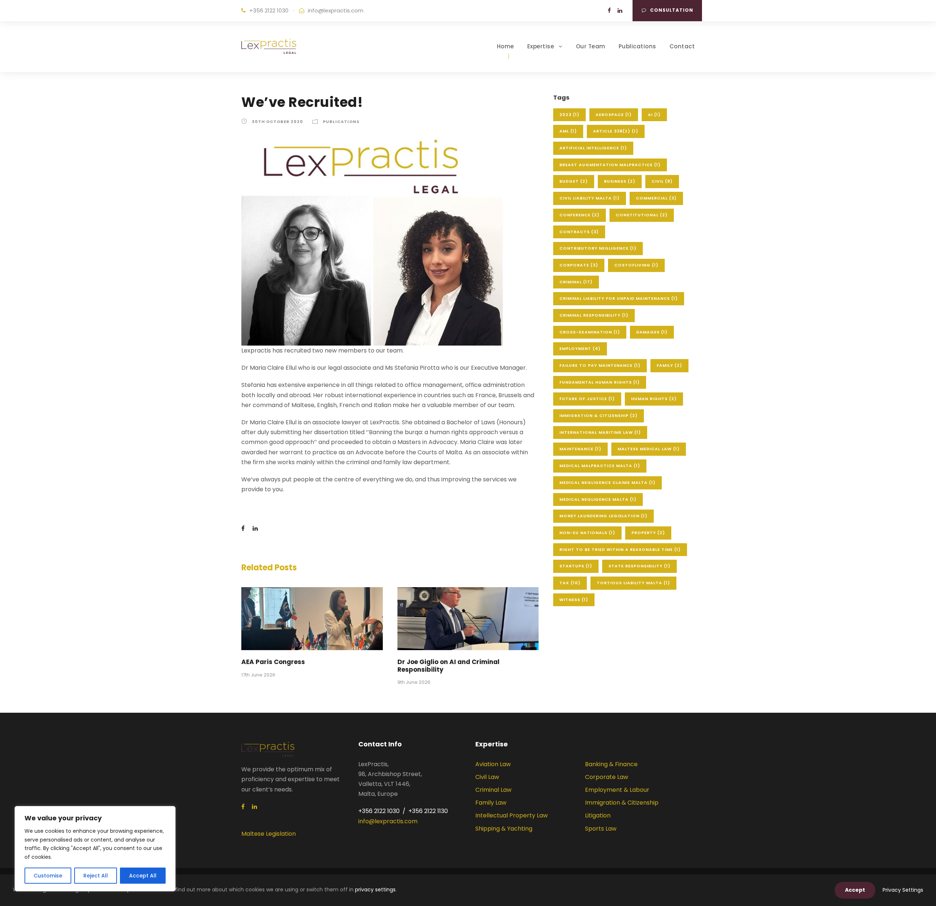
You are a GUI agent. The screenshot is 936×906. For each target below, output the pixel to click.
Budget (573, 181)
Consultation (671, 10)
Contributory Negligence (598, 248)
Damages (652, 332)
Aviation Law (493, 764)
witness (573, 600)
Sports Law (600, 828)
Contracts (579, 232)
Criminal (576, 282)
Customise (48, 875)
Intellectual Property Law (511, 815)
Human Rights (654, 399)
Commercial (656, 198)
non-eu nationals (587, 533)
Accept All (142, 875)
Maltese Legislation (268, 833)
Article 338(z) (615, 131)
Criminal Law (493, 790)
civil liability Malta (589, 198)
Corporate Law (606, 777)
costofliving (636, 265)
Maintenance (580, 449)
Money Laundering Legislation (603, 516)
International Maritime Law (600, 432)
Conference (579, 215)
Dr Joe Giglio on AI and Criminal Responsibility (448, 665)
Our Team (590, 46)
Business (619, 181)
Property (648, 533)
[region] (95, 848)
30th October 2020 (277, 121)
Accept (855, 890)
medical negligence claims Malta (607, 482)
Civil (662, 181)
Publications (637, 46)
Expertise (540, 46)
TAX (570, 583)
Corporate (578, 265)
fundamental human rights (599, 382)
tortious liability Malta (633, 583)
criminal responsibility (594, 315)
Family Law (490, 802)
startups (575, 566)
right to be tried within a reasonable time (620, 549)
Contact (682, 46)
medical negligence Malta (598, 499)
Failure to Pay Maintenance (600, 365)
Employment (580, 348)
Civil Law (487, 777)
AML (568, 131)
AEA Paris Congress (273, 661)
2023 (569, 115)
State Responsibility (639, 566)
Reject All (95, 875)
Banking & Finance (611, 764)
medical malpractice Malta (599, 466)
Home (505, 46)
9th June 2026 (413, 682)
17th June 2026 (258, 674)
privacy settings (375, 889)
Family (669, 365)
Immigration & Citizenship (598, 415)
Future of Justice (587, 399)
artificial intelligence (593, 148)
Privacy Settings (903, 890)
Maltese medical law (649, 449)
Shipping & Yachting (503, 828)
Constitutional (642, 215)
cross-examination (589, 332)
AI (654, 115)
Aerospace (614, 115)
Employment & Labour (617, 790)
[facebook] (609, 10)
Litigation (598, 815)
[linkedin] (620, 10)
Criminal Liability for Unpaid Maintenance (618, 298)
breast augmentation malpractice (610, 165)
